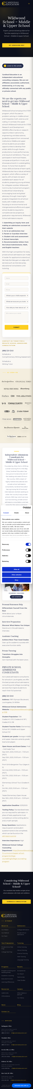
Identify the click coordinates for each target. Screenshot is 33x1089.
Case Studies (21, 980)
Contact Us (5, 1011)
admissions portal (9, 836)
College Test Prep (6, 952)
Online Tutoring (22, 947)
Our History (20, 998)
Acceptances (21, 970)
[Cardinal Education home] (10, 4)
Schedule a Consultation (16, 901)
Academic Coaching (7, 975)
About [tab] (27, 513)
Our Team (4, 936)
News (3, 1005)
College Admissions (23, 929)
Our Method (5, 933)
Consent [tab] (6, 513)
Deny (16, 580)
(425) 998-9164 (5, 1068)
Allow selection (16, 574)
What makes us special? (21, 993)
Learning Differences (7, 982)
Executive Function (7, 979)
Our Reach (20, 974)
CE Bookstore (5, 996)
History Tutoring (22, 950)
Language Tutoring (23, 960)
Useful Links (5, 993)
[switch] (28, 550)
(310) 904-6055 (5, 1056)
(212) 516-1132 (5, 1080)
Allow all (16, 569)
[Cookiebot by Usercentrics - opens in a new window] (23, 508)
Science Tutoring (22, 953)
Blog (19, 1005)
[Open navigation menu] (29, 4)
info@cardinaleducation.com (19, 1033)
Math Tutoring (21, 956)
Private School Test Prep (7, 947)
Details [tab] (16, 513)
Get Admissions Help (16, 45)
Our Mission (4, 929)
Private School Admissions (21, 933)
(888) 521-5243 (5, 1033)
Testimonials (21, 977)
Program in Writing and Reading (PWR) (8, 971)
